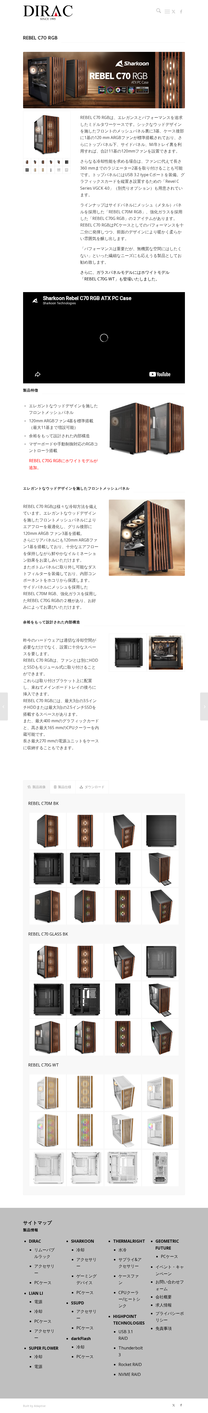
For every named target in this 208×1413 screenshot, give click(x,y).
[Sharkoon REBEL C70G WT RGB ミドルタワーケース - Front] (43, 170)
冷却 (38, 1311)
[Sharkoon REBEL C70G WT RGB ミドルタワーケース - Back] (51, 170)
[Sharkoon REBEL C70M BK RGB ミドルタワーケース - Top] (51, 162)
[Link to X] (173, 11)
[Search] (156, 11)
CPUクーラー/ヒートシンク (129, 1299)
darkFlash (81, 1338)
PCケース (42, 1282)
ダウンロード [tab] (95, 787)
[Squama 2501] (204, 706)
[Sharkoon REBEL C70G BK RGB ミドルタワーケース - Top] (35, 162)
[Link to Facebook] (181, 11)
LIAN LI (36, 1293)
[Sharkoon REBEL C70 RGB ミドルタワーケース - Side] (128, 653)
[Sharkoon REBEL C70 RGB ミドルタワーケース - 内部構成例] (166, 653)
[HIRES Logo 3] (48, 11)
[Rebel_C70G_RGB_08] (59, 162)
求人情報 (163, 1305)
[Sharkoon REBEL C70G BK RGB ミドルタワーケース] (47, 134)
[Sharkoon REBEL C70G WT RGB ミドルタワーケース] (35, 170)
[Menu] (167, 11)
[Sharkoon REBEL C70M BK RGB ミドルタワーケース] (43, 162)
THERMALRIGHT (129, 1241)
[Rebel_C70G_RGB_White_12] (67, 170)
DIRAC (35, 1241)
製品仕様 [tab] (64, 787)
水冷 (122, 1250)
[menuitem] (156, 11)
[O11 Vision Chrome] (4, 706)
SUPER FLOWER (43, 1348)
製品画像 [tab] (39, 787)
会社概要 (163, 1297)
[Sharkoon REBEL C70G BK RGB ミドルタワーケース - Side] (27, 170)
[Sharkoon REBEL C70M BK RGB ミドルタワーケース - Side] (67, 162)
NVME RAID (129, 1374)
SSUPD (77, 1303)
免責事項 (163, 1328)
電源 (38, 1301)
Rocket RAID (130, 1364)
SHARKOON (82, 1241)
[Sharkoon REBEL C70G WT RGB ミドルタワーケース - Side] (59, 170)
